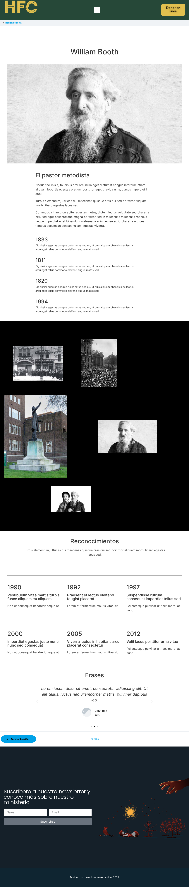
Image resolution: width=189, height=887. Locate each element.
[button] (97, 10)
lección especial (13, 22)
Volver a (94, 738)
